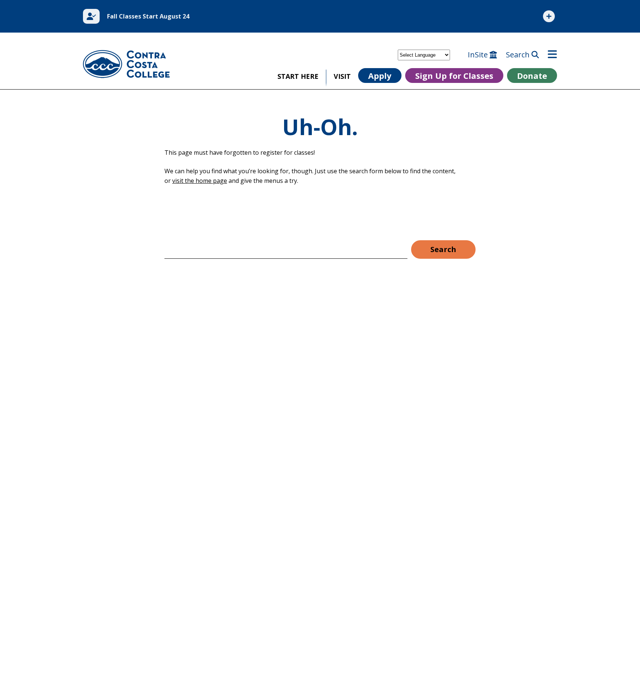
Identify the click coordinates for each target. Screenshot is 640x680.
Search (518, 55)
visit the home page (199, 181)
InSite (479, 55)
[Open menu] (552, 55)
